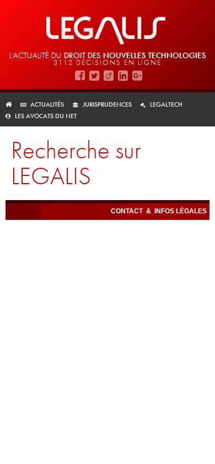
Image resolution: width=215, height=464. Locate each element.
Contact (127, 211)
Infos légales (180, 211)
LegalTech (166, 104)
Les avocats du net (46, 116)
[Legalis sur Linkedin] (123, 75)
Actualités (47, 104)
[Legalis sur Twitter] (94, 75)
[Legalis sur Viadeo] (109, 75)
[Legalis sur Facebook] (80, 75)
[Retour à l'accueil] (12, 104)
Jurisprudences (107, 104)
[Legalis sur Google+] (137, 75)
